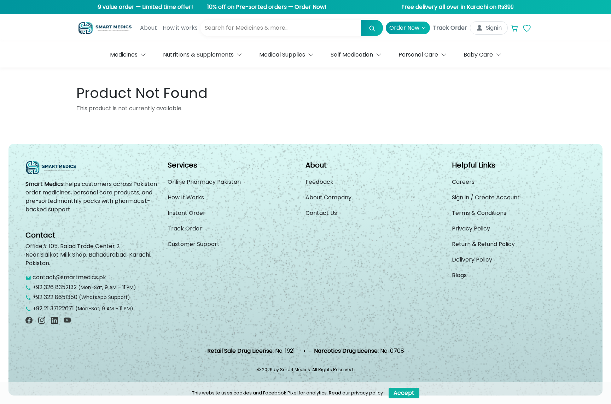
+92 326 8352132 (55, 287)
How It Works (186, 197)
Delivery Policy (472, 260)
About (148, 28)
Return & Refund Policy (483, 244)
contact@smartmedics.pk (69, 277)
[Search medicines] (372, 28)
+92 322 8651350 (55, 297)
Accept (404, 393)
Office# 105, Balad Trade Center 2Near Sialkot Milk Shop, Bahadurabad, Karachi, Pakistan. (88, 254)
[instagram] (41, 320)
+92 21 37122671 (53, 308)
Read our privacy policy (356, 393)
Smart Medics (44, 184)
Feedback (319, 182)
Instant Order (186, 213)
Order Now (404, 28)
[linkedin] (54, 320)
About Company (328, 197)
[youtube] (67, 320)
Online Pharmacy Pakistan (204, 182)
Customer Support (194, 244)
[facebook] (29, 320)
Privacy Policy (471, 228)
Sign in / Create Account (486, 197)
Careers (463, 182)
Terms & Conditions (479, 213)
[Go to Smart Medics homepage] (51, 170)
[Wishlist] (526, 28)
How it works (180, 28)
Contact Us (321, 213)
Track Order (450, 28)
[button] (128, 55)
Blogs (459, 275)
